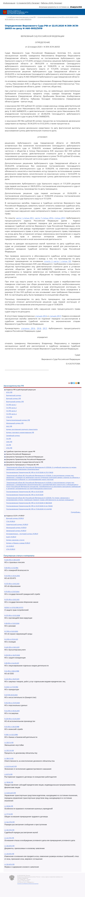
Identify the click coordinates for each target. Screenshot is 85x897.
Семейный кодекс (13, 435)
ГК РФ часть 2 (11, 408)
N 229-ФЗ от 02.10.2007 (12, 719)
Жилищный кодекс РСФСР (16, 527)
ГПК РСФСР (10, 521)
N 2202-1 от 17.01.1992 (11, 687)
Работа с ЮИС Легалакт (51, 3)
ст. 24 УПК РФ (9, 838)
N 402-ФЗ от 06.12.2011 (11, 647)
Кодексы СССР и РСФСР (15, 516)
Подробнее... (76, 512)
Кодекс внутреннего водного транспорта (22, 429)
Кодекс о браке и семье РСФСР (18, 543)
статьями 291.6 (28, 328)
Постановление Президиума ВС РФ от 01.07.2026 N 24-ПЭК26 (29, 506)
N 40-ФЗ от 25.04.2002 (12, 576)
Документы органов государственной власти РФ (24, 462)
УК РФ (8, 445)
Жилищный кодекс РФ (14, 423)
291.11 (45, 328)
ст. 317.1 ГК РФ (9, 750)
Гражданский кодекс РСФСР (17, 524)
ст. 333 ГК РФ (8, 742)
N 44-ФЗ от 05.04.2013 (11, 711)
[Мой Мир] (78, 382)
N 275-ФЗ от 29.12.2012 (11, 599)
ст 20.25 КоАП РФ (10, 766)
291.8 (39, 328)
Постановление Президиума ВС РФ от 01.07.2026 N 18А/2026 (29, 503)
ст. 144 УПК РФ (9, 822)
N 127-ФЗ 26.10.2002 (11, 695)
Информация (9, 3)
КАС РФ (9, 426)
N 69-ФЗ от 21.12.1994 (11, 568)
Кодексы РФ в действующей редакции (21, 390)
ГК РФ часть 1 (11, 405)
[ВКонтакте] (72, 382)
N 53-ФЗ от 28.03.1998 (11, 727)
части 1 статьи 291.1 (25, 218)
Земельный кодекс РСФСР (16, 531)
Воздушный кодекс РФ (15, 401)
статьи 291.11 (60, 218)
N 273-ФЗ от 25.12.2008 (12, 615)
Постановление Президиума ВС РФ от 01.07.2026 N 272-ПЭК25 (29, 472)
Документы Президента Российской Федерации (24, 457)
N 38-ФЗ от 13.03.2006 (11, 623)
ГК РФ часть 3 (11, 411)
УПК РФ (9, 448)
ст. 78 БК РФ (8, 782)
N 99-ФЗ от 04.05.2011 (11, 663)
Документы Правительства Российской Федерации (25, 459)
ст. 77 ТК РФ (8, 814)
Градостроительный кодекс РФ (18, 420)
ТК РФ (8, 439)
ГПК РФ (9, 417)
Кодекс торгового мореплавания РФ (20, 432)
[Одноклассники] (76, 382)
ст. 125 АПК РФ (9, 864)
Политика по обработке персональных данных (27, 883)
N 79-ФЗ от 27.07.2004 (11, 591)
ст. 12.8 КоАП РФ (10, 793)
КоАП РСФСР (11, 537)
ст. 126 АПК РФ (9, 846)
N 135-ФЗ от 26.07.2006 (12, 655)
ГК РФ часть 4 (11, 414)
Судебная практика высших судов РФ (20, 451)
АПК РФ (9, 392)
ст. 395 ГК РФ (8, 758)
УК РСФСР (10, 546)
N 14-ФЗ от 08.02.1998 (11, 671)
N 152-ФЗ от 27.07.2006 (12, 703)
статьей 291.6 (41, 316)
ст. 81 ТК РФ (8, 774)
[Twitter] (74, 382)
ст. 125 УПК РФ (9, 830)
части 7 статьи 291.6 (44, 218)
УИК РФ (9, 442)
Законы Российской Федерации (18, 454)
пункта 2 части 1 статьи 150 (57, 261)
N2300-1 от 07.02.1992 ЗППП (13, 607)
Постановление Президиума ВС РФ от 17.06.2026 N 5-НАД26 (29, 509)
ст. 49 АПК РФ (9, 854)
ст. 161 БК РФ (8, 806)
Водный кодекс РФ (13, 398)
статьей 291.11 (55, 316)
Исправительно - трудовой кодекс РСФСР (22, 534)
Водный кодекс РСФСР (15, 518)
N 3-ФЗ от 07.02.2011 (11, 639)
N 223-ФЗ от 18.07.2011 (11, 679)
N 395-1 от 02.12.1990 (11, 734)
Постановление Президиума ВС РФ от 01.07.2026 (24, 491)
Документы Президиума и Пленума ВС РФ (22, 465)
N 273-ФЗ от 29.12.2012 (11, 584)
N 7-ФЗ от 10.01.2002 (11, 631)
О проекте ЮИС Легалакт (28, 3)
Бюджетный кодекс (13, 395)
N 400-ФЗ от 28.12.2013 (12, 560)
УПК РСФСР (10, 549)
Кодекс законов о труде (15, 540)
